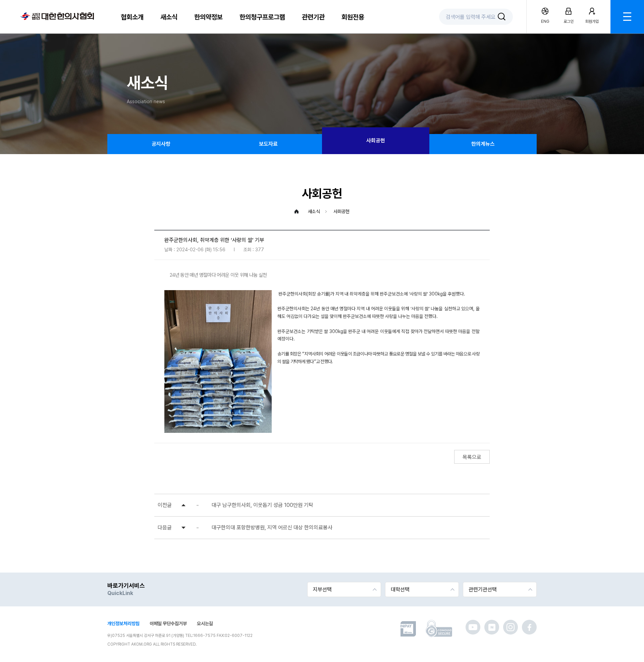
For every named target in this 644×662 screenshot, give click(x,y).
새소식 (168, 17)
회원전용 (352, 17)
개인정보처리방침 (123, 623)
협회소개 (132, 17)
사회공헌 (375, 140)
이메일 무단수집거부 (168, 623)
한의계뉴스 (483, 144)
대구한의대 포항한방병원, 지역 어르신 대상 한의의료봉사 (272, 527)
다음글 (165, 527)
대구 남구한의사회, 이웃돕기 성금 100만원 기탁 (262, 505)
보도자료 (268, 144)
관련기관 (313, 17)
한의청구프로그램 (262, 17)
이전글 (165, 505)
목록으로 (472, 457)
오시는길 (205, 623)
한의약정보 (208, 17)
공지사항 (161, 144)
